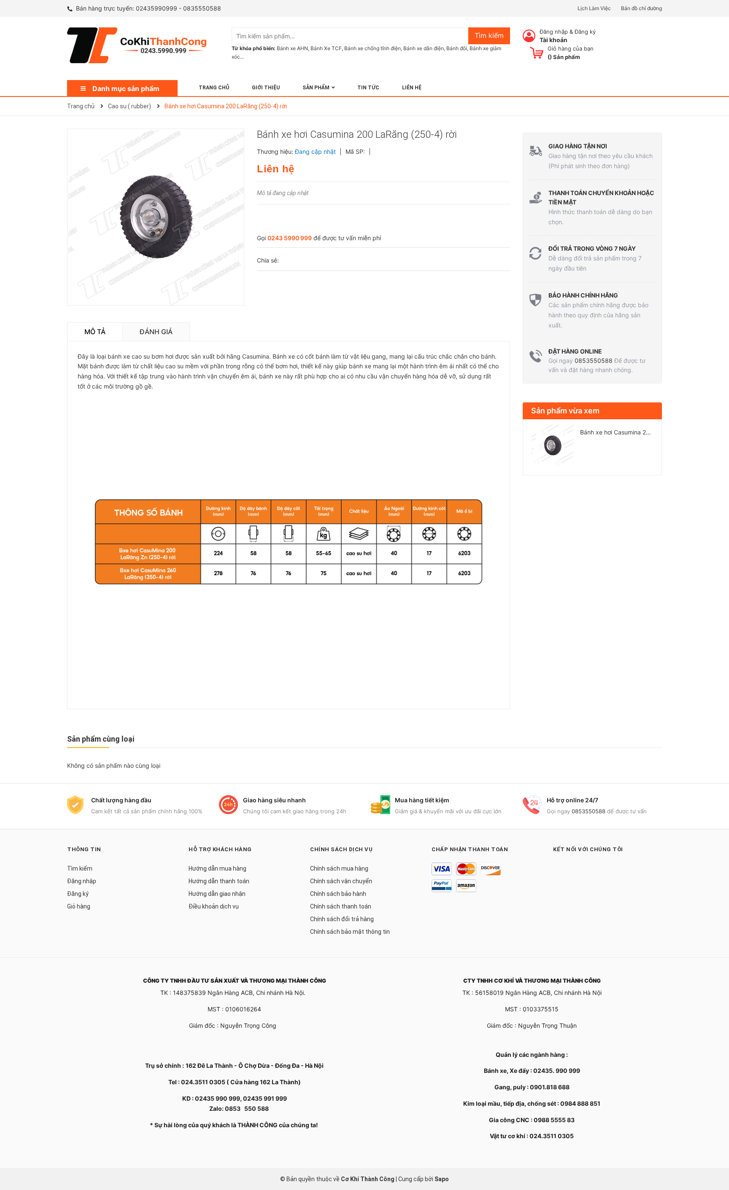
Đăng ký (585, 31)
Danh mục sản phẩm (125, 88)
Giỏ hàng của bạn (571, 48)
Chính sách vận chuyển (341, 881)
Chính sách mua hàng (339, 868)
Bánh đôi (456, 48)
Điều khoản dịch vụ (214, 906)
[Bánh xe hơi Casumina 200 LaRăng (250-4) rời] (553, 445)
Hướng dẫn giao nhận (217, 893)
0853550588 (594, 360)
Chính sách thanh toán (340, 906)
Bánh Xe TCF (326, 48)
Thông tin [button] (84, 849)
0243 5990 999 (289, 237)
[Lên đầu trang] (714, 1150)
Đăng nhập (554, 31)
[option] (592, 448)
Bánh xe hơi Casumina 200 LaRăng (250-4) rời (644, 432)
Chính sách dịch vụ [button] (341, 849)
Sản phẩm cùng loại (100, 738)
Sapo (442, 1179)
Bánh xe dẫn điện (423, 48)
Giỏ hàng (78, 906)
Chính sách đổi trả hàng (342, 919)
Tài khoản (553, 39)
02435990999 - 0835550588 (178, 8)
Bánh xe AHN (292, 48)
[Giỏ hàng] (536, 52)
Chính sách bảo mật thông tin (350, 931)
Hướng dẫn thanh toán (219, 881)
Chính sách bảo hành (338, 893)
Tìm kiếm (79, 868)
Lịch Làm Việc (594, 8)
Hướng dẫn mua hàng (217, 868)
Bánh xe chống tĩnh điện (372, 48)
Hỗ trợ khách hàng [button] (220, 849)
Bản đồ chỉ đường (641, 8)
